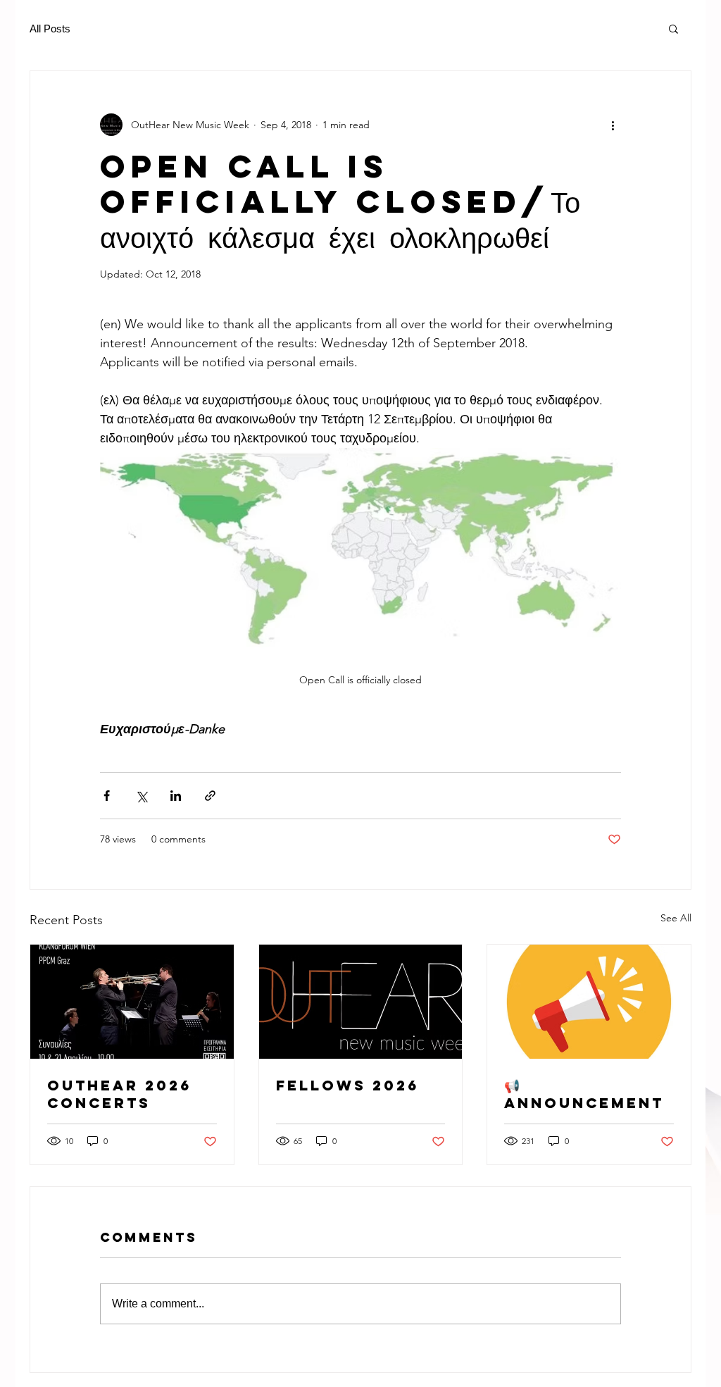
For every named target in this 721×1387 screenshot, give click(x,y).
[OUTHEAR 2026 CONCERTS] (132, 1002)
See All (675, 918)
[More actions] (612, 124)
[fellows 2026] (361, 1002)
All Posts (50, 29)
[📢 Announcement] (589, 1002)
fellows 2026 (347, 1085)
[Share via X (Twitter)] (141, 795)
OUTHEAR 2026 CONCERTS (119, 1094)
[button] (673, 28)
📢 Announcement (584, 1094)
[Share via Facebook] (106, 795)
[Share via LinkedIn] (175, 795)
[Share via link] (210, 795)
